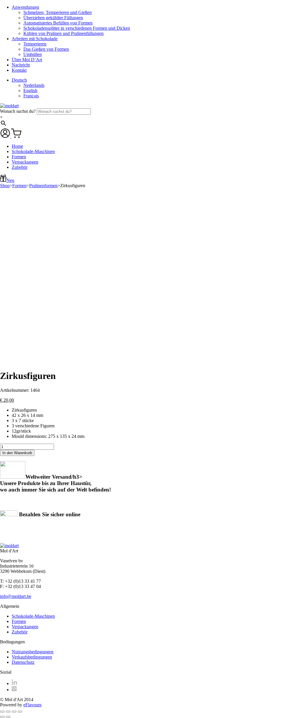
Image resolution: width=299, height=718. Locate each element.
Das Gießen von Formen (46, 49)
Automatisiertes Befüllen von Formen (58, 22)
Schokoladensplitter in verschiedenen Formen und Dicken (76, 28)
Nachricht (21, 64)
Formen (19, 156)
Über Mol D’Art (27, 59)
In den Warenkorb (17, 453)
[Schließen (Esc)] (20, 711)
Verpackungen (25, 161)
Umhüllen (32, 54)
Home (17, 146)
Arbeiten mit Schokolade (35, 38)
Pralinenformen (43, 185)
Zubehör (19, 167)
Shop (5, 185)
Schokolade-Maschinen (33, 151)
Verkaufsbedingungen (32, 656)
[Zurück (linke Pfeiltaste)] (2, 717)
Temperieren (34, 43)
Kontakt (19, 70)
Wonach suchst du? (18, 111)
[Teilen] (14, 711)
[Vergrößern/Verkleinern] (2, 711)
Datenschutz (23, 662)
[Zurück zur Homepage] (9, 105)
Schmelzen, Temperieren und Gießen (57, 12)
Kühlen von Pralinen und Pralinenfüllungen (63, 33)
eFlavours (32, 704)
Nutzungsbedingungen (32, 651)
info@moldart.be (15, 596)
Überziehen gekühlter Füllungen (53, 17)
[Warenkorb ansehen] (16, 136)
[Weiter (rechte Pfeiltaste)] (8, 717)
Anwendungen (25, 7)
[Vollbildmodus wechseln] (8, 711)
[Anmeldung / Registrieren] (5, 136)
